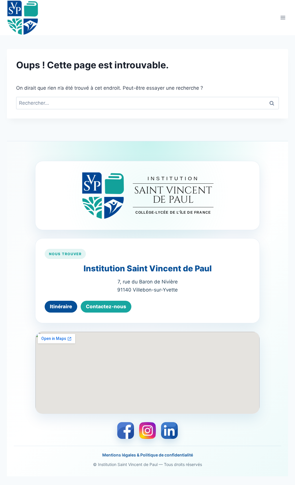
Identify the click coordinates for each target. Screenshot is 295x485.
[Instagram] (147, 430)
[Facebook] (125, 430)
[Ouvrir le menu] (282, 17)
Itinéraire (61, 306)
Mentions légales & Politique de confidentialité (147, 454)
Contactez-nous (106, 306)
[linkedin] (169, 430)
